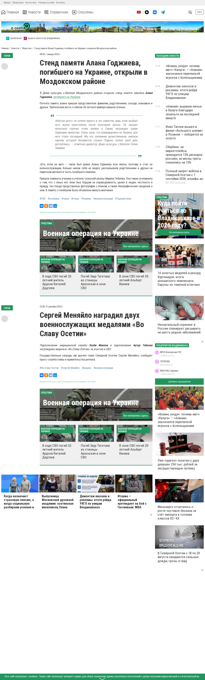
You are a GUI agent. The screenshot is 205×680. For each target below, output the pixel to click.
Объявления (18, 2)
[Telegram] (51, 206)
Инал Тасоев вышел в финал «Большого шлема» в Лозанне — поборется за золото (184, 132)
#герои (65, 198)
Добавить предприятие (179, 381)
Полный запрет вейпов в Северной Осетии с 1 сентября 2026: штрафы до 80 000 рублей (184, 176)
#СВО (42, 198)
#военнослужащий (103, 198)
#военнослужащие (103, 368)
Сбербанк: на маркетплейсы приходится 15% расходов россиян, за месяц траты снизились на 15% (184, 154)
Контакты (60, 2)
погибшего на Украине (66, 97)
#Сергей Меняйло (70, 368)
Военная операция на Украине (91, 233)
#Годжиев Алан (123, 198)
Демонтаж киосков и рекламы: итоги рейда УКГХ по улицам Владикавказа (181, 92)
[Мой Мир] (55, 206)
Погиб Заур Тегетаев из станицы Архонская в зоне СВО (95, 282)
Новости (34, 12)
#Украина (86, 198)
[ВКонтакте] (42, 206)
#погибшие (53, 198)
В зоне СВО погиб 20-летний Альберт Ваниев (134, 280)
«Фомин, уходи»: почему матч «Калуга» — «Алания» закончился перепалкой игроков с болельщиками (184, 71)
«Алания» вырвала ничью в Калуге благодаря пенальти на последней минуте (184, 112)
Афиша (7, 2)
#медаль (86, 368)
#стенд (75, 198)
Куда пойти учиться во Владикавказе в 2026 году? (179, 214)
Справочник (59, 12)
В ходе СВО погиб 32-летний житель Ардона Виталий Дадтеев (57, 282)
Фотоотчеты (31, 2)
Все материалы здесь (135, 246)
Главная (13, 12)
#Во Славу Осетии (49, 368)
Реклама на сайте (46, 2)
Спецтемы (85, 12)
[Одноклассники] (46, 206)
